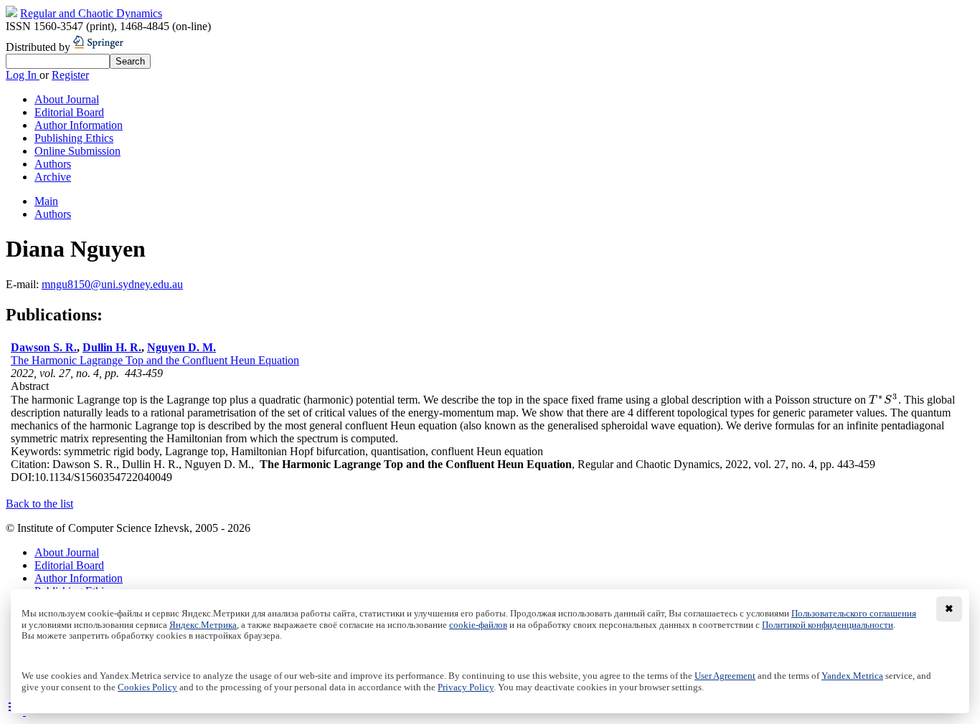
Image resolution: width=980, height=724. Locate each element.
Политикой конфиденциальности (827, 625)
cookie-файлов (478, 625)
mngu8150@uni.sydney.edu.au (112, 284)
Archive (52, 177)
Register (70, 75)
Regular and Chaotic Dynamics (91, 13)
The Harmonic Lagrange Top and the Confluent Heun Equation (155, 360)
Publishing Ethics (73, 138)
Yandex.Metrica (852, 676)
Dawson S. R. (44, 347)
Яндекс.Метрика (203, 625)
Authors (52, 164)
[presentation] (883, 400)
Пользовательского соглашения (853, 614)
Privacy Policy (466, 687)
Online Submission (77, 151)
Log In (22, 75)
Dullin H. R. (112, 347)
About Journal (66, 99)
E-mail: (24, 284)
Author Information (78, 125)
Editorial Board (69, 112)
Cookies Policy (147, 687)
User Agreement (724, 676)
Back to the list (39, 503)
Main (46, 201)
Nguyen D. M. (181, 347)
